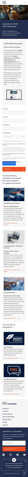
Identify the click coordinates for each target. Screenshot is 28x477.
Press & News (6, 419)
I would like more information (11, 394)
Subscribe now (9, 449)
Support (5, 425)
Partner (4, 422)
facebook (17, 455)
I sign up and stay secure (10, 318)
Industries (5, 408)
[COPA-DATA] (4, 2)
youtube (24, 455)
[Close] (25, 461)
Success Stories (7, 414)
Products (5, 411)
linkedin (3, 455)
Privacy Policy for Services (12, 159)
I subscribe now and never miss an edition (12, 270)
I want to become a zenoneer (11, 358)
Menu (24, 2)
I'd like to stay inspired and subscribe (10, 223)
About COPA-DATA (8, 417)
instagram (10, 455)
